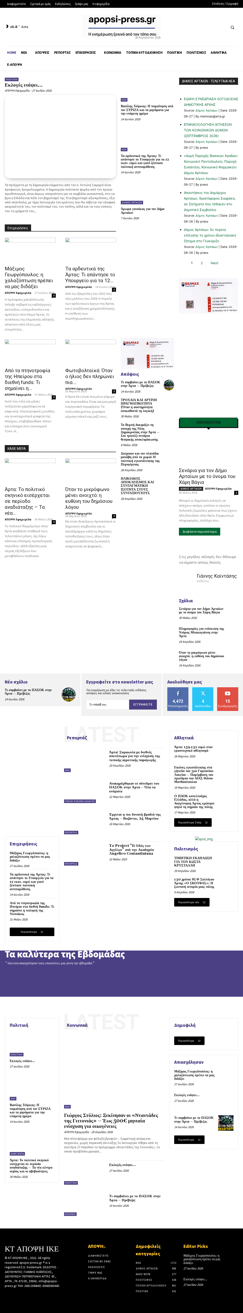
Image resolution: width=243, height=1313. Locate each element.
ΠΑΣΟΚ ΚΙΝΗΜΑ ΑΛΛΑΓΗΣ (80, 801)
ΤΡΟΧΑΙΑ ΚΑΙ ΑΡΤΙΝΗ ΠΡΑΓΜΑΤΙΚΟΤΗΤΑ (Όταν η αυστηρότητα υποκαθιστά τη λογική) (139, 405)
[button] (232, 27)
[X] (213, 27)
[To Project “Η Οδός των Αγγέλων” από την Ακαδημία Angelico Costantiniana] (84, 853)
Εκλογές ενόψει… (23, 85)
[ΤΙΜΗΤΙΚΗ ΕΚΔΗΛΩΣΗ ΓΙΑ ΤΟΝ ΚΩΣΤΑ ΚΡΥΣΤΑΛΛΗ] (226, 863)
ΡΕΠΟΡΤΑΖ (71, 832)
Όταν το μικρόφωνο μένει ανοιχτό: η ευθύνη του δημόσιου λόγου (88, 498)
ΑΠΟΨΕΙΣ (70, 1214)
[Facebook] (204, 27)
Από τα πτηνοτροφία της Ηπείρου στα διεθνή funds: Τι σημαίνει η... (27, 379)
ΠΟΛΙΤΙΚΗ (12, 79)
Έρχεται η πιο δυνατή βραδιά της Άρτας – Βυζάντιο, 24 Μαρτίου (135, 816)
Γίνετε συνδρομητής (228, 690)
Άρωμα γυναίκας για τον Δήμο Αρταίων (142, 211)
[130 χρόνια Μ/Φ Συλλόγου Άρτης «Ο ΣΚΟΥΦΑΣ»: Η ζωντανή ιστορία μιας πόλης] (226, 884)
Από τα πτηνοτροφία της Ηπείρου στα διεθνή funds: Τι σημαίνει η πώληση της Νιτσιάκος (32, 908)
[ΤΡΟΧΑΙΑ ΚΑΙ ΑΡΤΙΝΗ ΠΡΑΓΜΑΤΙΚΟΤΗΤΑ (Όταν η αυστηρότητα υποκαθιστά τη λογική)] (169, 402)
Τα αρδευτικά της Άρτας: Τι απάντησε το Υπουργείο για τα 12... (90, 274)
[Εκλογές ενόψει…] (60, 136)
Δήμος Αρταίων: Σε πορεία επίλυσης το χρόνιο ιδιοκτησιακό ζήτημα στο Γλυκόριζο (210, 235)
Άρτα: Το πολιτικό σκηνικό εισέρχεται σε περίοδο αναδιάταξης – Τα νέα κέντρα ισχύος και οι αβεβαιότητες (31, 1165)
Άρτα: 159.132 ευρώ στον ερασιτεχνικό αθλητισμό (193, 749)
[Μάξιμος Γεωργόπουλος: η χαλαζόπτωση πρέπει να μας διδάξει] (30, 250)
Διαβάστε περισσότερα (199, 531)
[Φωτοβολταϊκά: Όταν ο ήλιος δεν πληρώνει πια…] (90, 352)
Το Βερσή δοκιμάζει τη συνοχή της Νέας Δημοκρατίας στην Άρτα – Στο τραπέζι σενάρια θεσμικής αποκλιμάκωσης (140, 432)
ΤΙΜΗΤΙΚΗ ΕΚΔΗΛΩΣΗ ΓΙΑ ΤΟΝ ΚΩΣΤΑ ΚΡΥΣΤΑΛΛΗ (193, 862)
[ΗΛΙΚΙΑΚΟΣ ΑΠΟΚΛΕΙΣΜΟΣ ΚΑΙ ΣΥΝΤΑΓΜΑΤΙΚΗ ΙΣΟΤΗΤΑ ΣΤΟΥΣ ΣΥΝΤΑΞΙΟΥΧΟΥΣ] (169, 481)
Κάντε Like (178, 689)
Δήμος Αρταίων (207, 110)
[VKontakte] (33, 1295)
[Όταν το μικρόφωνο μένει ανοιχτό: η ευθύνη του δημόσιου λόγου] (90, 470)
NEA (124, 99)
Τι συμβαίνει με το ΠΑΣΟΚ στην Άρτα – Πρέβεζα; (140, 384)
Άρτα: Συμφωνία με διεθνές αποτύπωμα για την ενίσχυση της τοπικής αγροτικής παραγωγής (134, 756)
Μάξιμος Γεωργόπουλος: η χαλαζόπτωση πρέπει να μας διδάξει (29, 277)
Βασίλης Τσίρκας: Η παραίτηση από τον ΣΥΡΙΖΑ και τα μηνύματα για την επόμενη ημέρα (147, 110)
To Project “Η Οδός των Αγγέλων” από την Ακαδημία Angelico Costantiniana (131, 850)
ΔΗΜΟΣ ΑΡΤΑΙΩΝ (132, 202)
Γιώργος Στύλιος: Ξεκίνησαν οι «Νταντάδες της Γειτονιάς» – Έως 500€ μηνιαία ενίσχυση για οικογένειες (111, 1121)
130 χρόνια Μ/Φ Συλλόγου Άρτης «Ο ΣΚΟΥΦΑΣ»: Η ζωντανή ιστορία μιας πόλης (194, 883)
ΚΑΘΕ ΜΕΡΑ (17, 449)
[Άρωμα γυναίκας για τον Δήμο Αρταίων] (147, 192)
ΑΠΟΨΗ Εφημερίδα (17, 91)
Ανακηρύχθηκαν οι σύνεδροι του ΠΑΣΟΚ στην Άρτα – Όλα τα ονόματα (134, 787)
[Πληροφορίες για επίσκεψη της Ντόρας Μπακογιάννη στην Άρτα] (232, 632)
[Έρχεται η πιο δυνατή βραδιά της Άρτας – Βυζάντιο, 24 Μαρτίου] (84, 822)
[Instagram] (16, 1295)
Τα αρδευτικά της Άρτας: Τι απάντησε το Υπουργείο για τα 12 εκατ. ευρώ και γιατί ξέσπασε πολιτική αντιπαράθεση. (145, 161)
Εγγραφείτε (143, 704)
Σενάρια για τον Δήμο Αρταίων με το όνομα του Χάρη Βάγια (207, 476)
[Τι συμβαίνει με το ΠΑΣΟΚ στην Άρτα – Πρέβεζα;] (169, 385)
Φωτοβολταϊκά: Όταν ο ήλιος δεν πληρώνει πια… (89, 376)
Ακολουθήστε (203, 689)
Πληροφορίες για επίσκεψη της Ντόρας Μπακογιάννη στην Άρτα (201, 632)
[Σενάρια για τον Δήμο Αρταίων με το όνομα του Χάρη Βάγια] (208, 449)
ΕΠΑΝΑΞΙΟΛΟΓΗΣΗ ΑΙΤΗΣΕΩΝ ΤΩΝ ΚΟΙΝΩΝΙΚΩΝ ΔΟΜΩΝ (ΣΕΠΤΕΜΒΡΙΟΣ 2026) (208, 130)
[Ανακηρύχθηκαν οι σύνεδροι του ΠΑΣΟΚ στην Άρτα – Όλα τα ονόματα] (84, 791)
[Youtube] (222, 27)
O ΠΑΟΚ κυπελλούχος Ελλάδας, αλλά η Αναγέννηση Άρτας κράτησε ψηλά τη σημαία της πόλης (194, 801)
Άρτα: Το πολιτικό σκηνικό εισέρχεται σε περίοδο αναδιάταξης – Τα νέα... (27, 501)
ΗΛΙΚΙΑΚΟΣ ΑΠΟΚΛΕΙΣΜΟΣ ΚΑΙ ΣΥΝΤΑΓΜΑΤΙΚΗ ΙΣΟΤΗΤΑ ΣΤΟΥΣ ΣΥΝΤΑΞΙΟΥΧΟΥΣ (137, 486)
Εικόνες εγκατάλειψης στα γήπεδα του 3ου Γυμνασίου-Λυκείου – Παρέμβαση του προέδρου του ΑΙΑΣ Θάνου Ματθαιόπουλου (194, 774)
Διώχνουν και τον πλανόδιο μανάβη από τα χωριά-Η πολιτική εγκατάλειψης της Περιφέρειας (140, 459)
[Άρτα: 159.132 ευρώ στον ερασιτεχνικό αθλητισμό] (226, 752)
